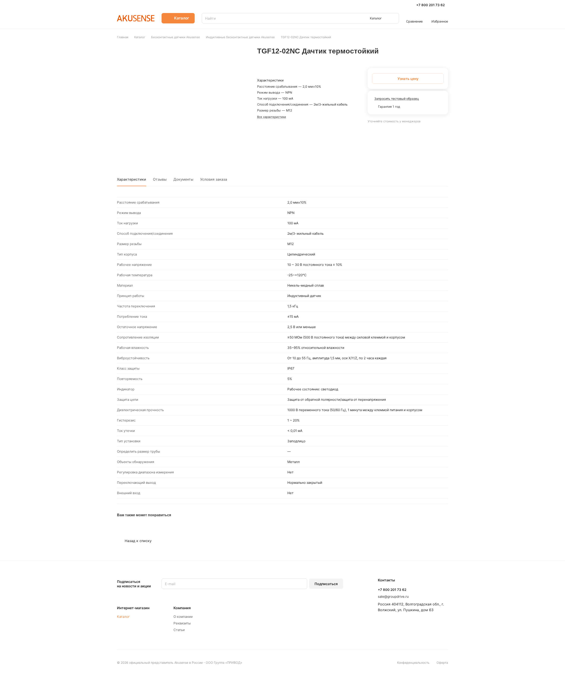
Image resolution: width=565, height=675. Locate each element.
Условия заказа (213, 179)
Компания (182, 608)
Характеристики (131, 179)
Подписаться (326, 584)
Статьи (179, 630)
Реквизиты (182, 623)
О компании (183, 616)
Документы (183, 179)
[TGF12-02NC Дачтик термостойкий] (184, 104)
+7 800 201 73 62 (430, 5)
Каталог (123, 616)
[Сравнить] (434, 56)
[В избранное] (423, 56)
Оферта (442, 662)
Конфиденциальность (413, 662)
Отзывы (160, 179)
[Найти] (393, 18)
